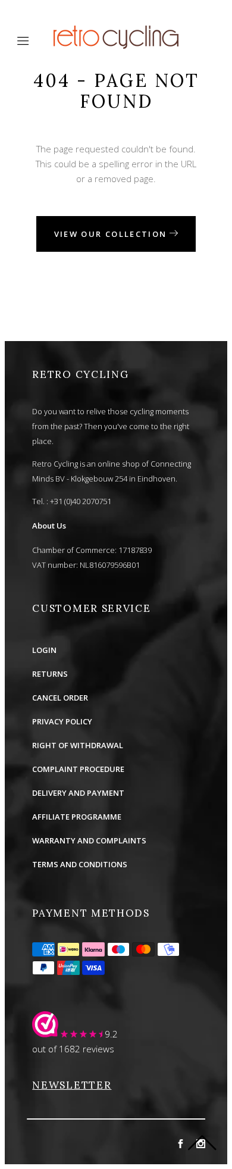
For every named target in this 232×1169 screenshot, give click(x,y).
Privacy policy (62, 721)
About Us (49, 525)
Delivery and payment (78, 792)
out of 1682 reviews (73, 1049)
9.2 (111, 1034)
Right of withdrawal (77, 745)
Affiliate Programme (76, 816)
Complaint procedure (78, 769)
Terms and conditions (79, 864)
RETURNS (50, 673)
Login (44, 650)
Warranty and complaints (89, 840)
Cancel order (60, 697)
